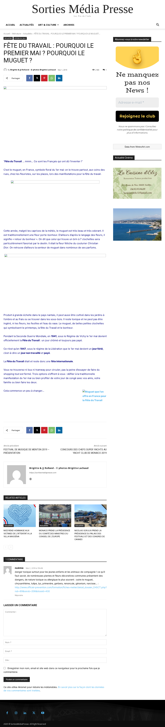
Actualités (27, 24)
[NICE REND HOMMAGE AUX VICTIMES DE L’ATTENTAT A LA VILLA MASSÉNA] (20, 515)
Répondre (19, 595)
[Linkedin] (59, 78)
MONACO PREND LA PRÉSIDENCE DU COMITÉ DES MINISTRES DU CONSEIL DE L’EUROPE (54, 533)
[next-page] (11, 547)
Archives (68, 24)
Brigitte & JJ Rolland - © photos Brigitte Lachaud (33, 69)
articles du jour (20, 38)
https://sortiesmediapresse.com (42, 472)
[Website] (30, 478)
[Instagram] (16, 713)
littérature (16, 33)
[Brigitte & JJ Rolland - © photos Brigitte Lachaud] (6, 69)
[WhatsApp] (52, 78)
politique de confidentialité (137, 129)
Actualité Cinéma (124, 157)
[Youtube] (42, 713)
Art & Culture (47, 24)
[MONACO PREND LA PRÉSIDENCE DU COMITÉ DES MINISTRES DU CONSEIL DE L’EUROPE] (55, 515)
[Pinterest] (44, 78)
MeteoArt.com (143, 146)
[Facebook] (29, 78)
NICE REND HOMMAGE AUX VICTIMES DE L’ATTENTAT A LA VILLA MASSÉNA (18, 533)
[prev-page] (6, 547)
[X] (37, 78)
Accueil (10, 24)
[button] (157, 25)
